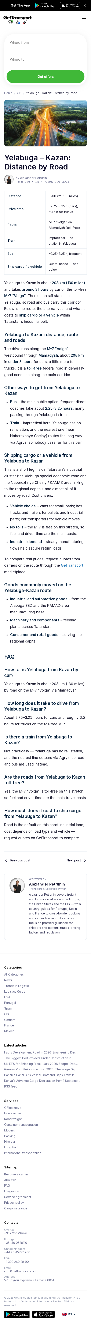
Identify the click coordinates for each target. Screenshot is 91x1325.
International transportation (22, 1153)
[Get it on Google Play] (17, 1314)
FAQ (7, 1185)
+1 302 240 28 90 (16, 1262)
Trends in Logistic (16, 986)
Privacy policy (14, 1202)
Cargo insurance (15, 1208)
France (9, 1025)
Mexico (9, 1031)
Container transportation (21, 1124)
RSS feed (11, 1086)
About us (10, 1180)
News (8, 980)
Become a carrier (16, 1174)
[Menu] (84, 19)
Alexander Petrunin (47, 884)
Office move (12, 1107)
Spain (8, 1008)
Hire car (9, 1141)
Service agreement (17, 1197)
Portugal (10, 1002)
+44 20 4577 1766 (17, 1252)
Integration (11, 1191)
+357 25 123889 (15, 1233)
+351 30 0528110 (15, 1242)
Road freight (13, 1119)
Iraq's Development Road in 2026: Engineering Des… (41, 1052)
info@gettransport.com (20, 1271)
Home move (12, 1113)
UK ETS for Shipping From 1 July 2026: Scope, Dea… (41, 1064)
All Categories (14, 974)
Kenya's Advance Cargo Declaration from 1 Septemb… (42, 1080)
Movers (9, 1130)
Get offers (45, 76)
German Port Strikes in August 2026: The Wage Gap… (41, 1069)
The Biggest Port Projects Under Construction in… (39, 1058)
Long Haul (11, 1147)
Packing (9, 1136)
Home (8, 93)
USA (7, 997)
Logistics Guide (14, 991)
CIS (19, 93)
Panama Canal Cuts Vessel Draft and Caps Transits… (40, 1075)
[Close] (85, 5)
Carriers (9, 1020)
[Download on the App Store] (43, 1314)
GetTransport (72, 565)
